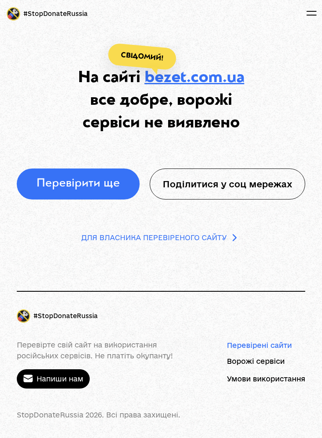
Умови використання (266, 379)
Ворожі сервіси (256, 361)
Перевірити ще (78, 183)
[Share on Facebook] (283, 184)
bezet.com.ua (194, 78)
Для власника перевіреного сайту (154, 237)
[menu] (311, 13)
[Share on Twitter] (307, 184)
